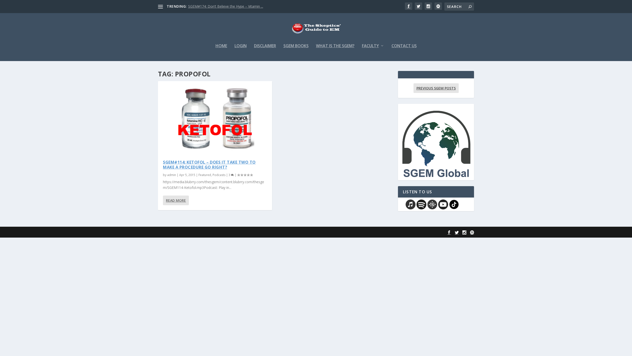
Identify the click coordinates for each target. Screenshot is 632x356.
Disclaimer (265, 46)
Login (241, 46)
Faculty (370, 46)
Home (221, 46)
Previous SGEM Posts (436, 88)
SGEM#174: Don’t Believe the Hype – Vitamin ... (225, 6)
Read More (176, 200)
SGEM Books (296, 46)
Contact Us (404, 46)
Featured (204, 175)
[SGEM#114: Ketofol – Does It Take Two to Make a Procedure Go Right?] (215, 118)
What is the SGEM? (335, 46)
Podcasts (219, 175)
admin (171, 175)
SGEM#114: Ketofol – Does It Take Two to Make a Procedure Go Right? (209, 164)
